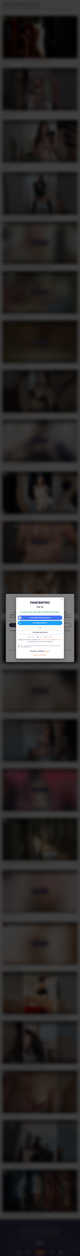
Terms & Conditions (46, 639)
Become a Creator (40, 655)
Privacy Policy (57, 639)
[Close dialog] (61, 599)
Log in (47, 651)
